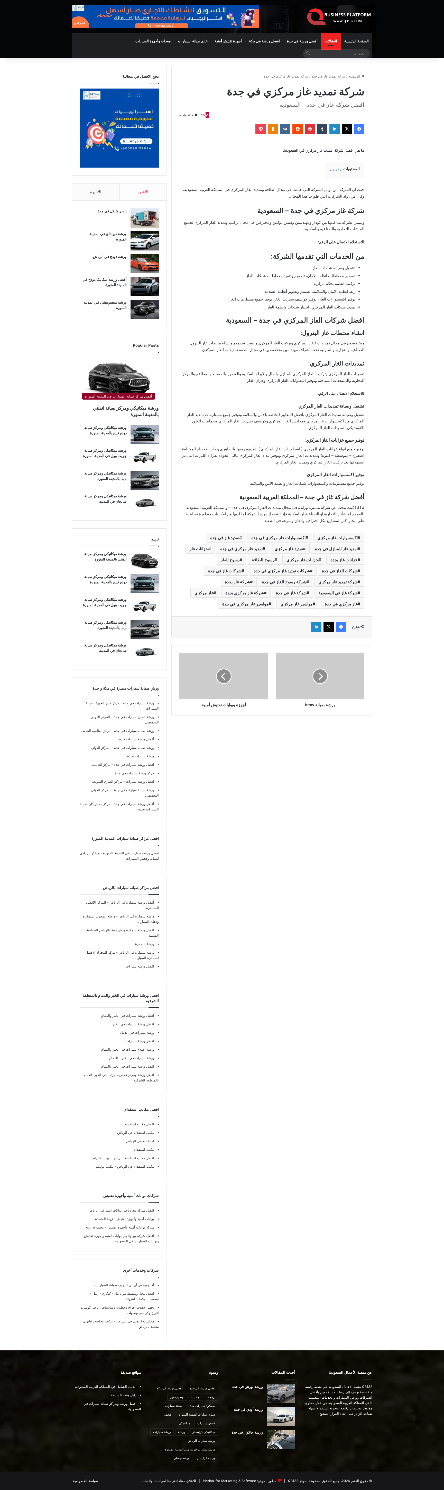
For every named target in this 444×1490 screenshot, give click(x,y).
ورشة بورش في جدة (247, 1386)
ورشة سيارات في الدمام (137, 1032)
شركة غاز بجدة (237, 581)
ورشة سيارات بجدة (140, 756)
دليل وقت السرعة (123, 1395)
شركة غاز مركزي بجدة (244, 592)
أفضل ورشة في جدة (302, 41)
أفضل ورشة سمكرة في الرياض (131, 902)
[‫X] (347, 129)
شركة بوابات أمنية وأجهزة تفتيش (130, 1227)
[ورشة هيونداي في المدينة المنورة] (145, 240)
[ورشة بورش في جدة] (281, 1393)
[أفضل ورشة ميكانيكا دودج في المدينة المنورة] (145, 286)
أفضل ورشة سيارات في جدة (133, 764)
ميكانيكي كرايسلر (203, 1432)
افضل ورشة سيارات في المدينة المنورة (131, 853)
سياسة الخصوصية (85, 1481)
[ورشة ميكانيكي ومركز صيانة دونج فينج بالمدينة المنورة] (145, 434)
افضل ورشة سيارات (139, 781)
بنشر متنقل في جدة (112, 211)
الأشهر (143, 191)
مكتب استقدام (144, 1149)
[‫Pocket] (260, 129)
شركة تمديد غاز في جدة (328, 76)
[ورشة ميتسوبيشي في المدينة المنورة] (145, 309)
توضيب (195, 1397)
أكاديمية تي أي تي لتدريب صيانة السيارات (124, 1285)
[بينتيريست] (310, 129)
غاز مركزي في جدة (341, 603)
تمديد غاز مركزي (289, 548)
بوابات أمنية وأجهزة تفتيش (134, 1219)
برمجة (211, 1397)
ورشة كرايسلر (206, 1458)
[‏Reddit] (297, 129)
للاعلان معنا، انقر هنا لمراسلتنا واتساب (169, 1481)
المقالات (331, 41)
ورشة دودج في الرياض (110, 256)
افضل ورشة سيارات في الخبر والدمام (127, 1066)
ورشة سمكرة (144, 944)
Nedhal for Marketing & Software (229, 1481)
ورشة (181, 1432)
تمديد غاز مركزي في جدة (241, 548)
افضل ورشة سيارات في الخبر (133, 1024)
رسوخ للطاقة (263, 559)
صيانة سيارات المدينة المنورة (197, 1414)
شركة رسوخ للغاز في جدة (284, 581)
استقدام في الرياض (140, 1141)
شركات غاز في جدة (225, 570)
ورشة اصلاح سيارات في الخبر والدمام (127, 1049)
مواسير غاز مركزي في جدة (245, 603)
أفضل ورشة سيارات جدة (136, 739)
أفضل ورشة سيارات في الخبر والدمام (127, 1015)
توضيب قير (177, 1397)
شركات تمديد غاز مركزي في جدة (282, 570)
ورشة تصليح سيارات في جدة (133, 717)
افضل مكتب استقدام (139, 1124)
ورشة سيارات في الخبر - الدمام (131, 1058)
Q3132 (292, 1481)
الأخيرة (95, 191)
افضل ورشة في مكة (264, 41)
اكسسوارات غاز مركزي (338, 537)
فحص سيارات (206, 1423)
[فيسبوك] (359, 129)
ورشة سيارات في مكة (138, 703)
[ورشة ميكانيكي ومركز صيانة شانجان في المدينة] (145, 503)
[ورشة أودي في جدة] (281, 1416)
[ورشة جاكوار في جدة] (281, 1439)
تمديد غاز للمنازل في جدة (336, 548)
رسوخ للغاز (230, 559)
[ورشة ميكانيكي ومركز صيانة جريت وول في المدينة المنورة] (145, 457)
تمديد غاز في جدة (224, 537)
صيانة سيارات (173, 1406)
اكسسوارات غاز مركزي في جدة (278, 537)
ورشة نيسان (182, 1458)
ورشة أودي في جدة (248, 1409)
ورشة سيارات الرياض (201, 1441)
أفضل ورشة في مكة (169, 1388)
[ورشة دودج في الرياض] (145, 263)
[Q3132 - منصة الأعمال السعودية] (339, 17)
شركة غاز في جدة (291, 592)
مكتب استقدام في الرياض (135, 1132)
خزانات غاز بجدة (344, 559)
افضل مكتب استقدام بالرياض (133, 1158)
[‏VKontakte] (285, 129)
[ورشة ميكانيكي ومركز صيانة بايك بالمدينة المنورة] (145, 480)
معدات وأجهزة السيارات (153, 41)
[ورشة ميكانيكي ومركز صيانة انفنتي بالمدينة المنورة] (145, 560)
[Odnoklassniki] (273, 129)
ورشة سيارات (162, 1432)
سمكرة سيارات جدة (202, 1406)
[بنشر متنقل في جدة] (145, 218)
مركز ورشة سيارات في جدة (134, 773)
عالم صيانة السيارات (193, 41)
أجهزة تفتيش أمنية (228, 41)
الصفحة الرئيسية (356, 41)
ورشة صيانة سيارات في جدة (133, 731)
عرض (335, 169)
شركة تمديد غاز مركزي (338, 581)
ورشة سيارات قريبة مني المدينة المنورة (190, 1449)
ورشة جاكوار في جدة (247, 1432)
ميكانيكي (184, 1423)
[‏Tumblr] (322, 129)
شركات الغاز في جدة (340, 570)
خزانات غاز (199, 548)
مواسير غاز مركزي (297, 603)
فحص (167, 1414)
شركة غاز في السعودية (338, 592)
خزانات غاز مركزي (302, 559)
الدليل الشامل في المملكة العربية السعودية (105, 1387)
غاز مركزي (204, 592)
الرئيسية (354, 76)
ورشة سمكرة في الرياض (136, 916)
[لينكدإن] (334, 129)
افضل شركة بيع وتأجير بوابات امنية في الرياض (121, 1210)
